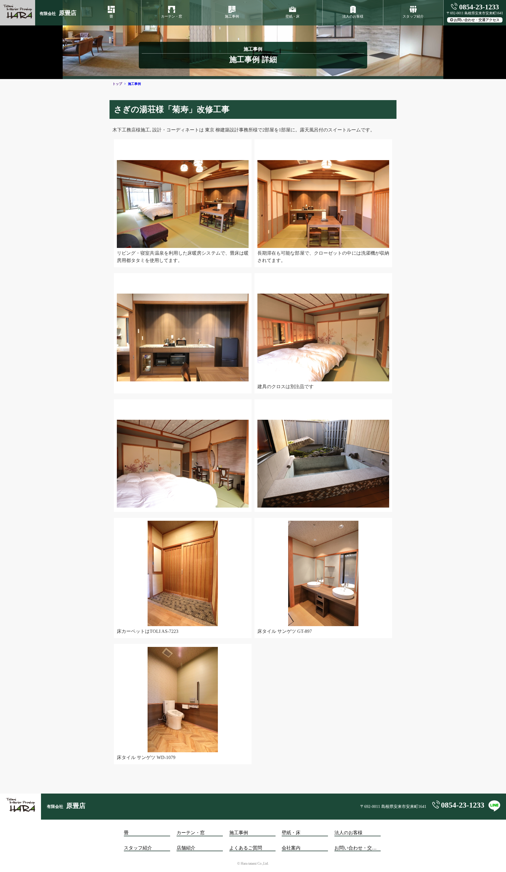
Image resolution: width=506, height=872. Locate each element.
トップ (117, 83)
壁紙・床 (293, 16)
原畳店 (58, 13)
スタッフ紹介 (413, 16)
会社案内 (291, 847)
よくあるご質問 (245, 847)
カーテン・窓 (171, 16)
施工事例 (232, 16)
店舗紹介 (186, 847)
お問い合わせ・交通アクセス (477, 20)
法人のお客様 (352, 16)
